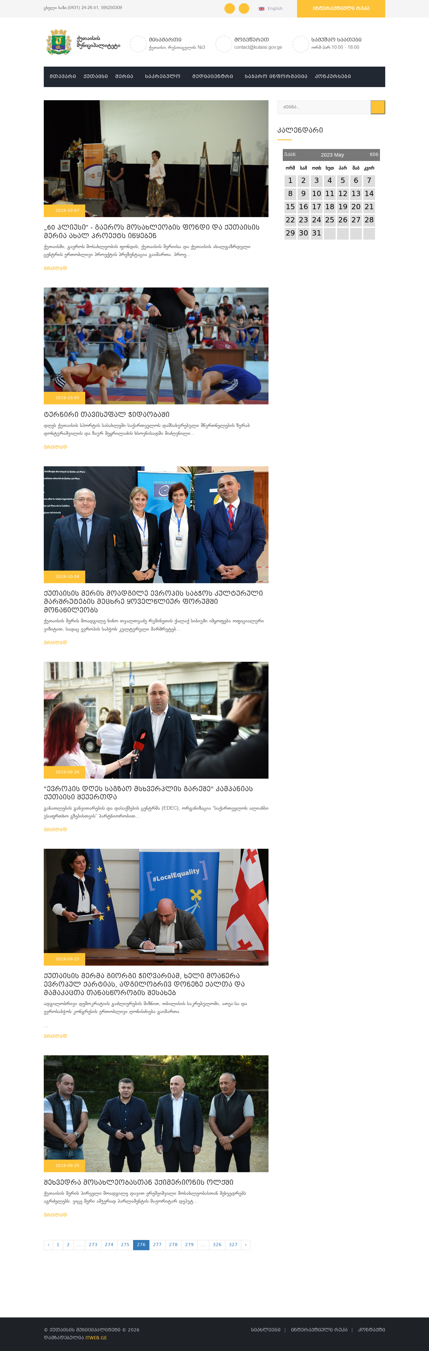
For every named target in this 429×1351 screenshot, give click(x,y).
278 (173, 1244)
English (274, 9)
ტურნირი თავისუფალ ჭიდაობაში (107, 415)
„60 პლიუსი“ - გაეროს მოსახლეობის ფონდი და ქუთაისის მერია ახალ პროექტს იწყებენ (152, 232)
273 (93, 1244)
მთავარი (63, 76)
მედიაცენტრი (212, 76)
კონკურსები (333, 76)
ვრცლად (56, 268)
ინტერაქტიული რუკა (341, 8)
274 (109, 1244)
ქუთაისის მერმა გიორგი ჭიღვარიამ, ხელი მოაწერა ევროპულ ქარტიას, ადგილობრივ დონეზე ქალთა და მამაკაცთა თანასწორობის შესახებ (144, 984)
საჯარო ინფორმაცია (276, 76)
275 (125, 1244)
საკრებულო (163, 76)
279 (189, 1244)
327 (233, 1244)
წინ (374, 152)
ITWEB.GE (96, 1338)
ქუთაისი (95, 76)
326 (217, 1244)
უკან (290, 152)
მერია (124, 76)
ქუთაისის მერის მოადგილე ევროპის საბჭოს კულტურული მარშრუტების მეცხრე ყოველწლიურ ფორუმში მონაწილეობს (153, 602)
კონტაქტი (371, 1330)
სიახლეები (265, 1330)
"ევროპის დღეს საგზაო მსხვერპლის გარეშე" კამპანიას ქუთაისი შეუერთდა (148, 793)
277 (157, 1244)
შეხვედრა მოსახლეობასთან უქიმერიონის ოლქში (138, 1183)
